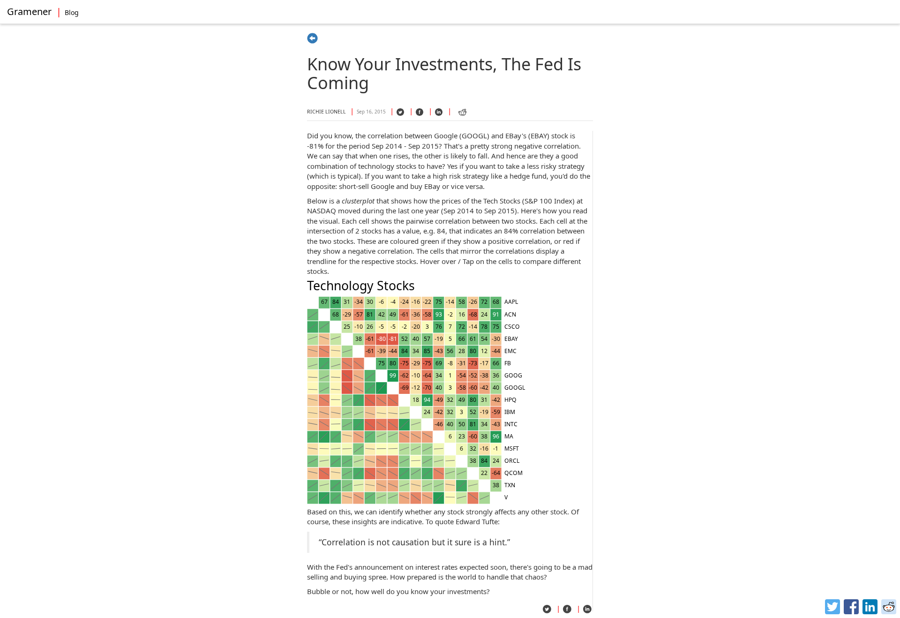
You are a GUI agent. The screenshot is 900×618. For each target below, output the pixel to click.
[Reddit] (888, 606)
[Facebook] (851, 606)
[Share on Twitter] (401, 114)
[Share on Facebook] (420, 114)
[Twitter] (832, 606)
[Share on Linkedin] (439, 114)
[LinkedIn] (870, 606)
